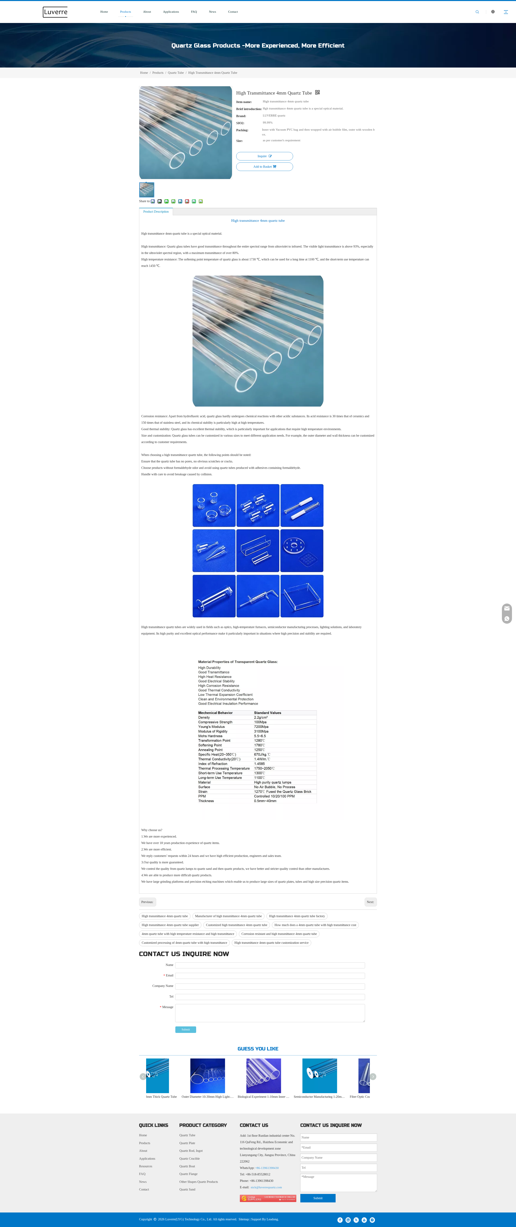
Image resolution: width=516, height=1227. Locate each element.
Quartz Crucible (189, 1158)
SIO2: (240, 123)
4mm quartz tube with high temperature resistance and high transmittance (188, 934)
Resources (145, 1166)
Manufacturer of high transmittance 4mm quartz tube (228, 916)
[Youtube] (364, 1220)
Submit (186, 1029)
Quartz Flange (188, 1174)
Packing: (242, 130)
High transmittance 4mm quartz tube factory (297, 916)
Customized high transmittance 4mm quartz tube (236, 925)
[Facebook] (340, 1220)
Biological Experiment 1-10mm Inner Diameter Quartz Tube (234, 1096)
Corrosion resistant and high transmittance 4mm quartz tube (279, 934)
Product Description (156, 211)
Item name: (244, 102)
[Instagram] (372, 1220)
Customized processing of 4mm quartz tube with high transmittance (184, 942)
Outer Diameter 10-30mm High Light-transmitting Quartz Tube (178, 1096)
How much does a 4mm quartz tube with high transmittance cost (315, 925)
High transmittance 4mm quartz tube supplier (170, 925)
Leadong (272, 1219)
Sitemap (244, 1219)
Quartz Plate (187, 1143)
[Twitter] (356, 1220)
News (212, 11)
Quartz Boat (187, 1166)
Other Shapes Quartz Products (198, 1181)
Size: (239, 141)
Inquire (262, 156)
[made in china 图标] (268, 1198)
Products (125, 11)
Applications (171, 11)
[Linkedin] (348, 1220)
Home (104, 11)
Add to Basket (262, 166)
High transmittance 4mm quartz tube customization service (271, 942)
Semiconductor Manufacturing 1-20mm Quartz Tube (290, 1096)
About (147, 11)
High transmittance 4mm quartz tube (165, 916)
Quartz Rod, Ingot (191, 1150)
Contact (233, 11)
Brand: (241, 116)
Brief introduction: (249, 109)
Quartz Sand (187, 1189)
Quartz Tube (187, 1135)
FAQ (194, 11)
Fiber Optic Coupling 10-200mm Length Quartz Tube (346, 1096)
